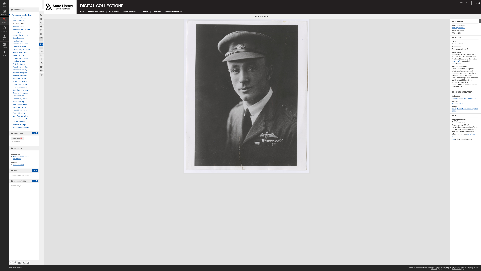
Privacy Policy (12, 267)
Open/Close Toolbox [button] (43, 4)
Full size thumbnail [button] (41, 15)
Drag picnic (17, 32)
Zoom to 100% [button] (41, 34)
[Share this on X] (11, 261)
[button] (41, 44)
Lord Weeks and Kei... (21, 116)
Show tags (16, 138)
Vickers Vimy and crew (21, 49)
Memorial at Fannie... (20, 75)
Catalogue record (458, 28)
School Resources (130, 11)
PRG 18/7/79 (456, 61)
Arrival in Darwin (19, 64)
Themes (145, 11)
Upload (4, 47)
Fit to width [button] (41, 23)
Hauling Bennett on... (20, 52)
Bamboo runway (19, 61)
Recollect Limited (456, 269)
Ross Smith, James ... (21, 98)
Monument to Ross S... (21, 104)
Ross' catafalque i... (20, 101)
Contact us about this (41, 70)
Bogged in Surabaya (20, 58)
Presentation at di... (20, 87)
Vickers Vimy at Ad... (20, 119)
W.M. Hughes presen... (21, 90)
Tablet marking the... (20, 73)
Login (4, 39)
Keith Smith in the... (20, 107)
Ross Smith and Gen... (21, 44)
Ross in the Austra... (20, 35)
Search (4, 23)
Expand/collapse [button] (480, 21)
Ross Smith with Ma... (21, 47)
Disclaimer (20, 267)
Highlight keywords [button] (41, 59)
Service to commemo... (21, 127)
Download (41, 63)
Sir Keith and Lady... (20, 110)
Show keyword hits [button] (41, 55)
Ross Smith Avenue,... (21, 81)
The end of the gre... (20, 93)
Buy (453, 139)
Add (34, 133)
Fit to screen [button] (41, 19)
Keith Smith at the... (20, 78)
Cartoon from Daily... (20, 70)
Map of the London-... (21, 18)
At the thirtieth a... (19, 113)
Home (4, 6)
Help (82, 11)
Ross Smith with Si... (20, 67)
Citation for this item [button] (41, 74)
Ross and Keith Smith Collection (464, 98)
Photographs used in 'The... (22, 15)
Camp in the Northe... (20, 84)
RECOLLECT (434, 269)
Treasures (156, 11)
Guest (468, 3)
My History (4, 31)
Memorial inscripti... (20, 124)
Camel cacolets (19, 38)
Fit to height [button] (41, 26)
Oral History (113, 11)
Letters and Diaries (96, 11)
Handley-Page (18, 41)
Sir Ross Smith (18, 23)
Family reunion (18, 96)
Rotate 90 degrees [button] (41, 30)
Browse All (4, 14)
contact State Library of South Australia (449, 267)
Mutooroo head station (21, 29)
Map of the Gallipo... (20, 21)
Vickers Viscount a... (20, 122)
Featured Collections (174, 11)
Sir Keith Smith (18, 26)
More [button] (4, 56)
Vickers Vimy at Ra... (20, 55)
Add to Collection (41, 67)
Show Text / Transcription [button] (41, 52)
